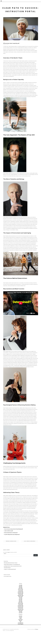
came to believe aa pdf (8, 530)
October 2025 (20, 594)
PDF (4, 42)
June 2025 (20, 598)
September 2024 (20, 609)
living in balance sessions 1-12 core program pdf (12, 564)
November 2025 (20, 593)
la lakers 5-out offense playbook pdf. (10, 569)
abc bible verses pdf (7, 567)
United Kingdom (20, 624)
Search (5, 553)
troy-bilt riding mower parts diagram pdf (12, 534)
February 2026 (20, 589)
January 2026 (20, 590)
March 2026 (20, 588)
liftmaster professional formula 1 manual (10, 562)
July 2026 (20, 585)
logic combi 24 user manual (29, 541)
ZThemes (36, 629)
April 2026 (20, 587)
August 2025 (20, 596)
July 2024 (20, 611)
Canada (20, 617)
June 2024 (20, 612)
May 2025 (20, 600)
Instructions (20, 619)
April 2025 (20, 601)
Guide (20, 618)
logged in (8, 552)
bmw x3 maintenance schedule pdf (10, 532)
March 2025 (20, 602)
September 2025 (20, 595)
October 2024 (20, 608)
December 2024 (20, 605)
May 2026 (20, 586)
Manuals (20, 620)
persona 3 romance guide (11, 541)
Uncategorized (20, 622)
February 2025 (20, 603)
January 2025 (20, 604)
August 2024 (20, 610)
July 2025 (20, 597)
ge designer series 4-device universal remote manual (12, 566)
